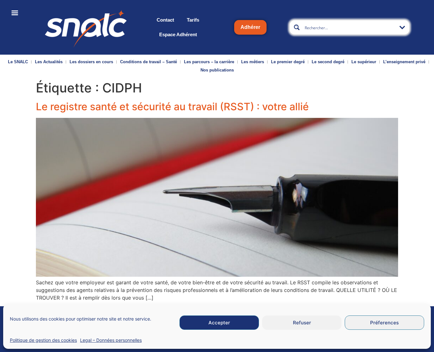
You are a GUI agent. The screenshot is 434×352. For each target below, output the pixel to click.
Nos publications (217, 70)
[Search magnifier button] (296, 27)
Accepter (219, 323)
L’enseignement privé (404, 61)
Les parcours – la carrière (209, 61)
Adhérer (250, 27)
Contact (165, 20)
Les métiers (252, 61)
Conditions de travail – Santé (148, 61)
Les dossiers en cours (91, 61)
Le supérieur (363, 61)
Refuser (302, 323)
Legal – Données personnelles (111, 340)
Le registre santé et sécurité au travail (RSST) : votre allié (172, 106)
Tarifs (193, 20)
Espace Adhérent (178, 34)
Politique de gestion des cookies (43, 340)
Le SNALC (18, 61)
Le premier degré (288, 61)
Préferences (384, 323)
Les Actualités (49, 61)
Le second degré (328, 61)
